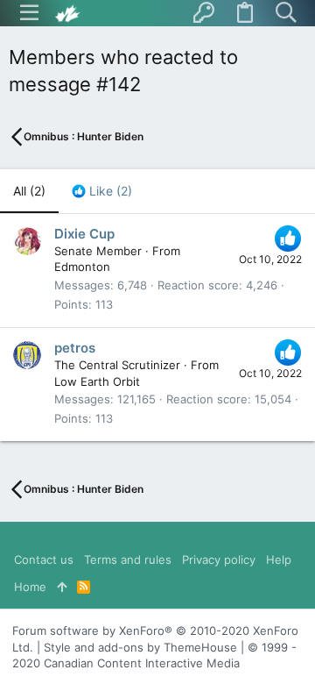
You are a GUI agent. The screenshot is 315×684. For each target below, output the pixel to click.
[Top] (62, 587)
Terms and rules (128, 559)
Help (278, 559)
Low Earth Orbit (97, 381)
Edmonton (82, 267)
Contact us (44, 559)
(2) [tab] (29, 190)
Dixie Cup (84, 233)
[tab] (102, 191)
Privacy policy (219, 559)
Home (30, 587)
